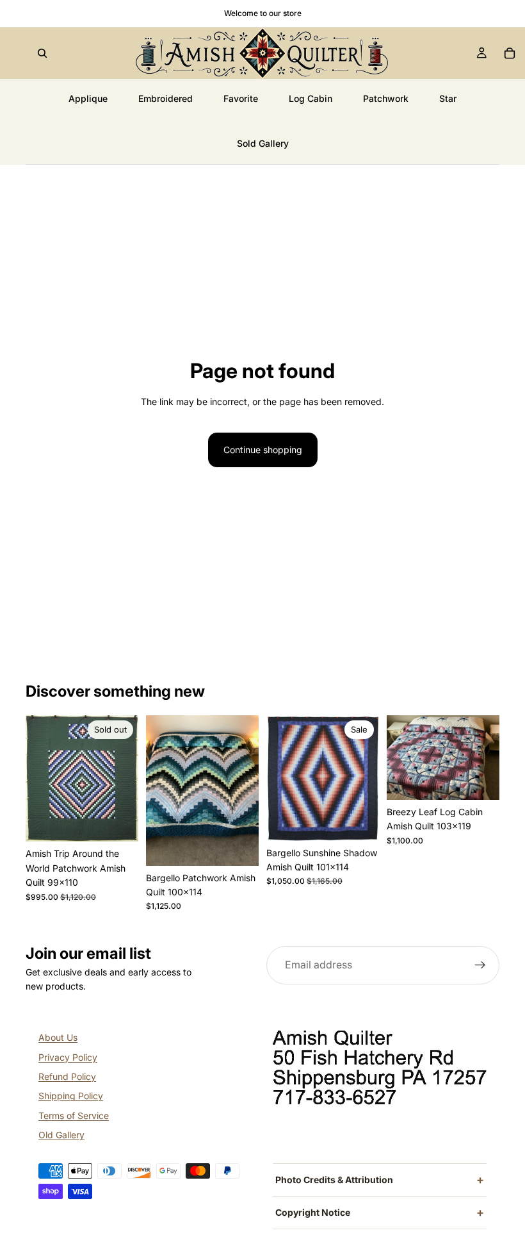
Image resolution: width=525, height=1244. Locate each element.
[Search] (42, 53)
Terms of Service (73, 1115)
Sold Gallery (263, 143)
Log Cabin (310, 98)
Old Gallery (61, 1134)
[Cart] (510, 53)
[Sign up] (480, 965)
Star (447, 98)
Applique (88, 98)
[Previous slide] (40, 779)
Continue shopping (262, 449)
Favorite (240, 98)
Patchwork (385, 98)
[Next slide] (124, 779)
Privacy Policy (67, 1057)
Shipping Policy (70, 1095)
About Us (57, 1037)
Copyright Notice (312, 1212)
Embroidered (165, 98)
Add (249, 845)
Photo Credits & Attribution (334, 1179)
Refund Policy (67, 1076)
